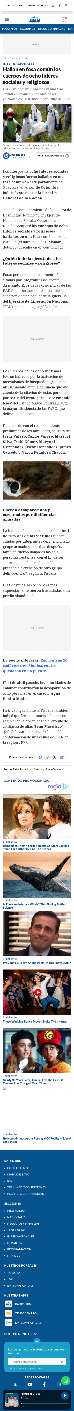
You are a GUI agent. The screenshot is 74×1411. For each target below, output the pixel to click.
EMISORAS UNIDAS (38, 5)
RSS (9, 1180)
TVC (21, 5)
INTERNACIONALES (20, 1236)
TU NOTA (9, 5)
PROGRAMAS (9, 28)
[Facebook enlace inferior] (44, 1384)
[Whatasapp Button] (65, 1380)
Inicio (6, 58)
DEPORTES (14, 1242)
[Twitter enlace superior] (53, 5)
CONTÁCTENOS (18, 1168)
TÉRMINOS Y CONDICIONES (26, 1187)
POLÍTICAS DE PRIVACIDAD (25, 1193)
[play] (65, 1396)
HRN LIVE (13, 1255)
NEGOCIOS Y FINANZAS (51, 28)
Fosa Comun (53, 769)
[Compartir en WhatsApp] (47, 757)
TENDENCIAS (16, 1230)
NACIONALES (27, 28)
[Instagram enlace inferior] (59, 1384)
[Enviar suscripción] (62, 1361)
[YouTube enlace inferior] (29, 1384)
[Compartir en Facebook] (40, 757)
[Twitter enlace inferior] (15, 1384)
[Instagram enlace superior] (66, 5)
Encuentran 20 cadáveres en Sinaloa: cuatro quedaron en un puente (35, 665)
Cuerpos (39, 769)
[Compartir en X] (54, 757)
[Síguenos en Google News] (62, 757)
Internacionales (20, 58)
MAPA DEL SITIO (18, 1174)
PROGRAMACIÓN (19, 1249)
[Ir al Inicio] (34, 19)
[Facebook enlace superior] (59, 5)
